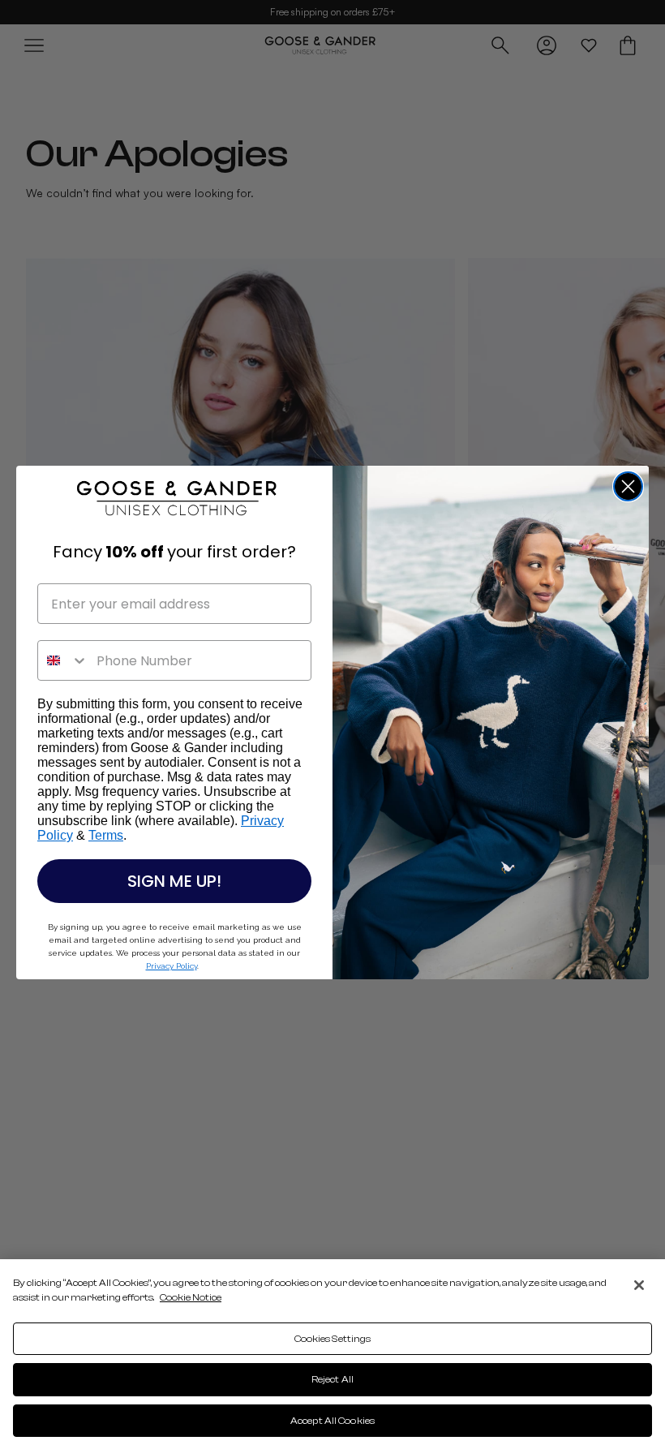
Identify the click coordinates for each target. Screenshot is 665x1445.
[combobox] (63, 660)
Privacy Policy (171, 965)
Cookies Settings (332, 1338)
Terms (105, 835)
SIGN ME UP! (174, 881)
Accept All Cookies (332, 1420)
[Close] (639, 1285)
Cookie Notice (190, 1297)
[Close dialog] (628, 486)
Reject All (332, 1379)
